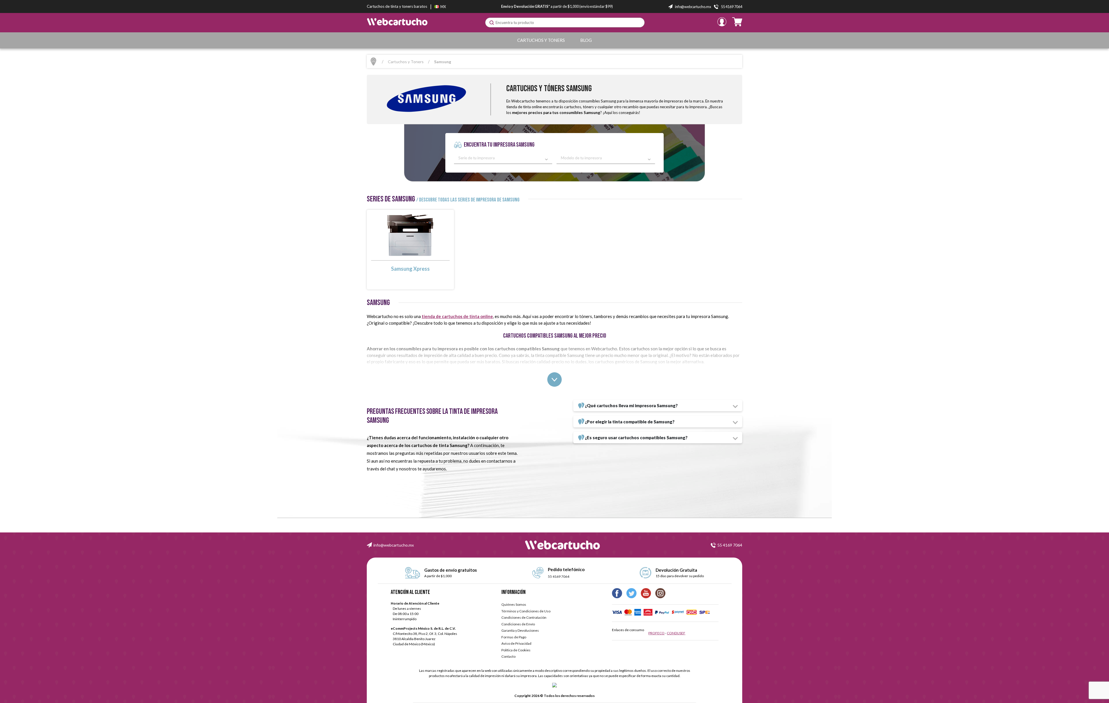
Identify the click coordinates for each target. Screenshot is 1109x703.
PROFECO (656, 633)
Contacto (508, 656)
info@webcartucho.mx (393, 545)
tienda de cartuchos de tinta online (457, 316)
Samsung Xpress (410, 269)
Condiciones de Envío (518, 624)
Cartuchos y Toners (541, 40)
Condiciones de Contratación (523, 617)
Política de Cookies (516, 650)
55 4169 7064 (729, 545)
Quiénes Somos (513, 604)
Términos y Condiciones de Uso (525, 611)
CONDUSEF (676, 633)
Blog (586, 40)
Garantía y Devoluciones (520, 630)
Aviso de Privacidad (516, 643)
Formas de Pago (513, 637)
